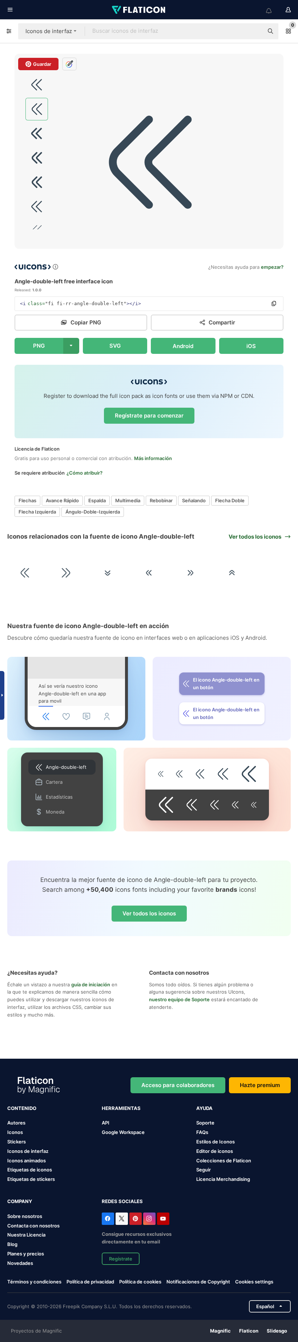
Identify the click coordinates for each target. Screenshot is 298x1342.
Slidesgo (277, 1331)
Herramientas (121, 1108)
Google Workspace (123, 1132)
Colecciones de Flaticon (223, 1160)
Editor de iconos (214, 1151)
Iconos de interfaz (27, 1151)
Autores (16, 1123)
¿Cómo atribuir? (84, 473)
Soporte (205, 1123)
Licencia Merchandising (223, 1179)
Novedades (20, 1263)
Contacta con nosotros (33, 1226)
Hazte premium (260, 1085)
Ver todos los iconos (149, 913)
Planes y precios (25, 1254)
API (105, 1123)
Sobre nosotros (24, 1216)
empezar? (272, 267)
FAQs (202, 1132)
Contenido (21, 1108)
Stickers (16, 1142)
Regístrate (120, 1259)
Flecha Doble (230, 500)
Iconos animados (26, 1160)
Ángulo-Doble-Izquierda (92, 512)
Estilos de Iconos (215, 1142)
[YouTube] (163, 1219)
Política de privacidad (90, 1282)
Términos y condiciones (34, 1282)
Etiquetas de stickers (31, 1179)
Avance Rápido (62, 500)
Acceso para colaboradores (177, 1085)
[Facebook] (108, 1219)
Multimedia (127, 500)
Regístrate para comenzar (149, 415)
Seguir (203, 1170)
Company (19, 1201)
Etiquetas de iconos (29, 1170)
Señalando (194, 500)
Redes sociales (122, 1201)
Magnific (220, 1331)
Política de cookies (140, 1282)
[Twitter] (122, 1219)
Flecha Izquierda (37, 512)
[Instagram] (149, 1219)
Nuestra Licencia (26, 1235)
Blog (12, 1244)
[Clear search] (254, 31)
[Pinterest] (135, 1219)
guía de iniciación (90, 984)
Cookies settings (254, 1282)
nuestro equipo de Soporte (179, 999)
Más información (153, 458)
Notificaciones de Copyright (198, 1282)
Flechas (27, 500)
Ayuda (204, 1108)
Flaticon (248, 1331)
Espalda (97, 500)
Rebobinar (161, 500)
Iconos (15, 1132)
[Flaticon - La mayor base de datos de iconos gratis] (139, 10)
